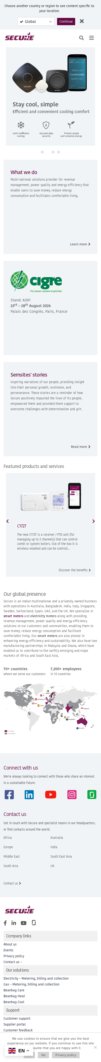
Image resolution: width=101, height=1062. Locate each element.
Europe (8, 847)
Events (8, 950)
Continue (66, 21)
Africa (8, 837)
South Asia (11, 866)
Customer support (17, 1018)
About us (10, 944)
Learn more (78, 244)
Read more (79, 446)
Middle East (12, 856)
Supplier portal (15, 1024)
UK (52, 866)
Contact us (11, 883)
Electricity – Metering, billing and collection (36, 978)
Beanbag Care (14, 990)
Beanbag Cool (14, 1002)
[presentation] (7, 521)
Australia (56, 837)
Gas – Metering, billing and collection (31, 984)
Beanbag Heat (14, 996)
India (53, 847)
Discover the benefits (73, 570)
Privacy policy (14, 956)
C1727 (21, 526)
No (43, 1055)
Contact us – (13, 962)
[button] (42, 152)
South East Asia (61, 856)
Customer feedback (18, 1030)
